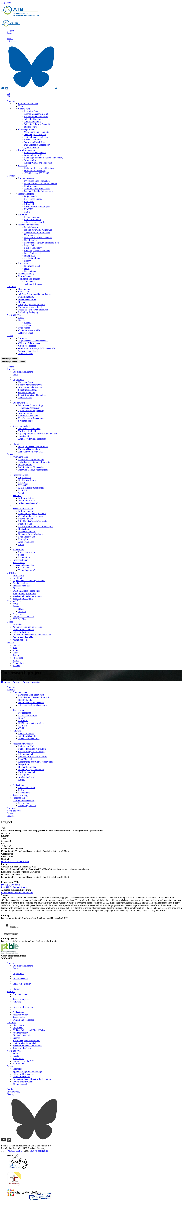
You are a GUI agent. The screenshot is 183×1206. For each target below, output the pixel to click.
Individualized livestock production (17, 892)
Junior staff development (35, 152)
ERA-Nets (29, 201)
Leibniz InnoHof (31, 227)
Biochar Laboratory (33, 248)
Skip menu (6, 2)
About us (11, 101)
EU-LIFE (28, 209)
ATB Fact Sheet (25, 333)
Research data (24, 276)
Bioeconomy (24, 289)
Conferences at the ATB (29, 330)
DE (8, 93)
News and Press (14, 315)
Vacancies (22, 338)
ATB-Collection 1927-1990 (36, 173)
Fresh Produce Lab (32, 253)
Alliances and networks (34, 222)
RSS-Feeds (12, 41)
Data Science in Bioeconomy (37, 145)
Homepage (6, 682)
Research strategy (26, 273)
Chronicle (22, 165)
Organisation (24, 109)
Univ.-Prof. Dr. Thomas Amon (15, 861)
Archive (27, 325)
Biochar (21, 302)
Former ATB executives (34, 170)
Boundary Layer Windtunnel (37, 250)
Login (15, 652)
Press (9, 33)
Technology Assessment (35, 134)
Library (27, 261)
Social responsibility (27, 150)
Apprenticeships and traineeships (33, 340)
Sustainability (30, 160)
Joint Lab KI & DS (32, 219)
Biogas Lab (29, 245)
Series (26, 268)
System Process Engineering (37, 137)
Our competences (26, 129)
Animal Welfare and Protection (38, 163)
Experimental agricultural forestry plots (41, 242)
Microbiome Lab (31, 235)
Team (20, 106)
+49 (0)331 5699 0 (13, 1151)
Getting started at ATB (28, 351)
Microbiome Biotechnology (36, 132)
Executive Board (31, 111)
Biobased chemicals (27, 299)
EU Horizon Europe (33, 199)
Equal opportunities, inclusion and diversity (43, 157)
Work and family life (33, 155)
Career (10, 335)
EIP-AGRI (29, 204)
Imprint (16, 660)
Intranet (16, 650)
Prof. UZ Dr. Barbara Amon (14, 887)
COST (27, 212)
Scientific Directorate (33, 119)
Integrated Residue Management (38, 191)
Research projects (26, 194)
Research (11, 175)
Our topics (11, 286)
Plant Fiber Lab (31, 240)
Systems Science (31, 147)
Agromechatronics (32, 139)
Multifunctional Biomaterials (37, 188)
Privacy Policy (19, 663)
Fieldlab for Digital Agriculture (38, 230)
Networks (22, 214)
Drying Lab (29, 255)
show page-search (9, 359)
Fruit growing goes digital (30, 307)
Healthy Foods (30, 186)
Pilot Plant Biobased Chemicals (38, 237)
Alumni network (25, 353)
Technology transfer (33, 284)
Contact (10, 30)
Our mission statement (28, 103)
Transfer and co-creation (29, 279)
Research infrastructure (28, 224)
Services (10, 642)
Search (10, 38)
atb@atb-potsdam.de (39, 1151)
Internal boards (30, 127)
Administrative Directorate (36, 116)
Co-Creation (29, 281)
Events (21, 320)
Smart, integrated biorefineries (31, 304)
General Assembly (32, 121)
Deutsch (10, 366)
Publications (23, 263)
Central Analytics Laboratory (37, 232)
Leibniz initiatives (32, 217)
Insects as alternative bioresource (33, 309)
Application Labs (32, 258)
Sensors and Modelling (34, 142)
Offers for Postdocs (27, 346)
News (21, 317)
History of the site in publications (39, 168)
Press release (24, 328)
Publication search (32, 266)
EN (8, 96)
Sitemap (16, 665)
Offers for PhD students (29, 343)
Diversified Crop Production (37, 181)
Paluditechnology (26, 297)
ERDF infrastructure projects (37, 206)
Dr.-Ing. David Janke (10, 884)
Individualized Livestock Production (40, 183)
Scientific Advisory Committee (38, 124)
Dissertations (30, 271)
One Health (23, 291)
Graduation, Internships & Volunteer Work (37, 348)
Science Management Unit (36, 114)
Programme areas (26, 178)
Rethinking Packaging (28, 312)
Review (27, 322)
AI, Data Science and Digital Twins (34, 294)
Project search (30, 196)
